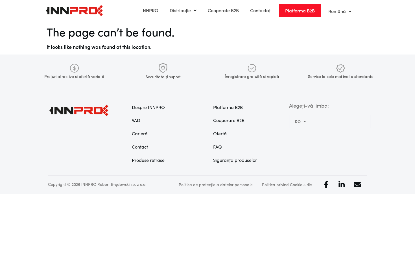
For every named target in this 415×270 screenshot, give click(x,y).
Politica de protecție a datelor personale (216, 184)
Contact (140, 147)
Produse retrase (148, 160)
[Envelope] (357, 185)
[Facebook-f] (326, 185)
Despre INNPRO (148, 107)
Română (337, 11)
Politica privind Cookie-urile (287, 184)
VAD (136, 120)
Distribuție (180, 10)
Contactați (261, 10)
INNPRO (149, 10)
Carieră (140, 133)
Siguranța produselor (235, 160)
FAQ (217, 147)
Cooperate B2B (223, 10)
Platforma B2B (228, 107)
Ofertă (220, 133)
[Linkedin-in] (342, 185)
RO (298, 121)
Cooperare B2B (228, 120)
